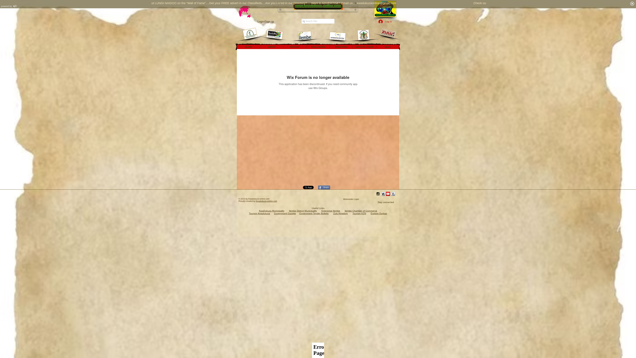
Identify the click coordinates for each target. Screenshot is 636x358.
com (275, 201)
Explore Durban (379, 213)
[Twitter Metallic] (383, 194)
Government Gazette (285, 213)
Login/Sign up (266, 21)
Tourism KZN (359, 213)
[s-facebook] (393, 194)
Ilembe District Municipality (303, 210)
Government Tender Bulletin (314, 213)
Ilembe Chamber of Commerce (361, 210)
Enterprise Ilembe (330, 210)
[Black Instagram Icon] (378, 194)
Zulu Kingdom (340, 213)
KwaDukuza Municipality (271, 210)
